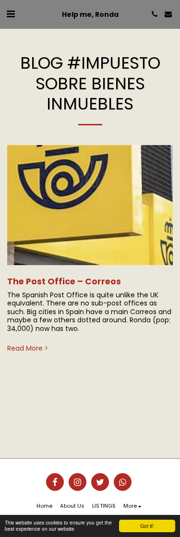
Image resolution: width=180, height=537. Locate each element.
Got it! (147, 525)
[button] (10, 14)
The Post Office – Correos (64, 281)
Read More (25, 348)
